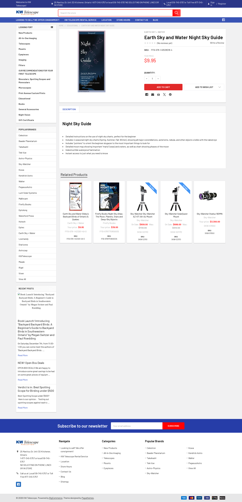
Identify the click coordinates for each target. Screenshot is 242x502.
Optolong (23, 210)
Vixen (21, 273)
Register (222, 3)
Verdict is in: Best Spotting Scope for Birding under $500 (36, 388)
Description (69, 109)
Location (106, 20)
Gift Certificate (26, 120)
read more (23, 355)
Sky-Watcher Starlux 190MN (209, 213)
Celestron (23, 135)
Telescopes (24, 43)
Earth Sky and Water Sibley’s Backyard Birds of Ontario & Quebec (76, 216)
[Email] (152, 94)
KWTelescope (25, 256)
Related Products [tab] (74, 174)
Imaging (22, 59)
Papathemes (88, 498)
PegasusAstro (25, 187)
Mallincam (23, 198)
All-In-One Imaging (28, 38)
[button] (204, 87)
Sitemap (65, 481)
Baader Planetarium (28, 141)
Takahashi (23, 146)
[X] (164, 94)
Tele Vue (22, 152)
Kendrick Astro (26, 175)
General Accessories (29, 109)
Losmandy (23, 238)
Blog (155, 20)
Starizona (23, 244)
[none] (91, 61)
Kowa (21, 169)
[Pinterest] (170, 94)
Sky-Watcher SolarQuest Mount (176, 215)
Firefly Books (25, 204)
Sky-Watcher (25, 164)
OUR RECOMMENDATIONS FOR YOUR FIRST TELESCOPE (36, 72)
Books (22, 104)
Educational (24, 98)
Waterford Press (26, 215)
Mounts (22, 49)
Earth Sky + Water (27, 233)
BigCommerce (55, 498)
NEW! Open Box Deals (31, 362)
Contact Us (141, 20)
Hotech (22, 221)
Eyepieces (24, 54)
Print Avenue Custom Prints (32, 93)
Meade (22, 261)
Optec (21, 227)
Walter (22, 181)
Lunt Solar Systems (28, 192)
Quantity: (149, 72)
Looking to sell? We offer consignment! (38, 20)
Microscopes (25, 87)
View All (22, 279)
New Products (25, 33)
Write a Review (217, 42)
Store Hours (123, 20)
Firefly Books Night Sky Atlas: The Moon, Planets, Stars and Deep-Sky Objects (109, 216)
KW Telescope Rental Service (80, 20)
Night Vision (24, 114)
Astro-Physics (25, 158)
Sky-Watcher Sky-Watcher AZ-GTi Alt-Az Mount (142, 215)
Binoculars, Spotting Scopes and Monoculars (34, 81)
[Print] (158, 94)
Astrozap (23, 250)
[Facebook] (223, 19)
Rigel (21, 267)
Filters (22, 65)
